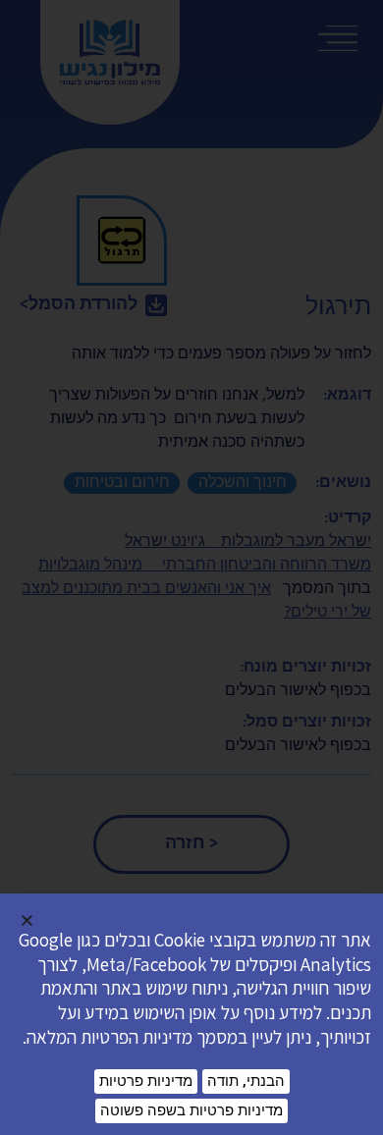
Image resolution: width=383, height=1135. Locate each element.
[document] (191, 567)
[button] (27, 920)
